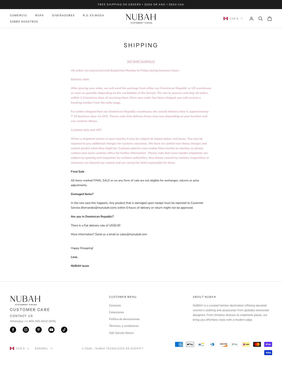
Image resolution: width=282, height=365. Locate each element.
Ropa (39, 15)
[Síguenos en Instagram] (26, 330)
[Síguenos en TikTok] (64, 330)
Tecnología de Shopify (124, 348)
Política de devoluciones (124, 319)
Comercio (18, 15)
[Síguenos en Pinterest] (39, 330)
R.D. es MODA (93, 15)
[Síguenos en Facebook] (13, 330)
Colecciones (116, 312)
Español (41, 348)
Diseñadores (63, 15)
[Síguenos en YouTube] (51, 330)
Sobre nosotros (24, 21)
